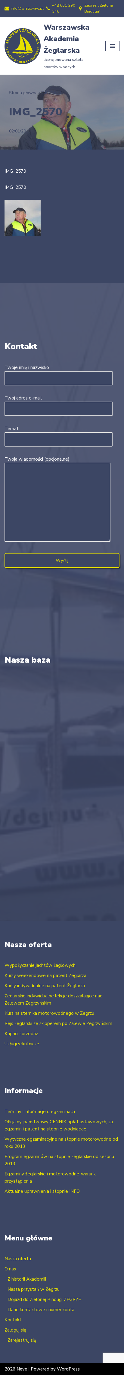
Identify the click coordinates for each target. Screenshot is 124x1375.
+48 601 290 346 (63, 8)
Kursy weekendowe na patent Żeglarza (45, 976)
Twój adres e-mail (23, 398)
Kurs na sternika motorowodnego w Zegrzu (49, 1013)
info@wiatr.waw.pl (27, 8)
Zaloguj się (15, 1330)
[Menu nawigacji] (112, 46)
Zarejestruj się (22, 1340)
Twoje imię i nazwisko (27, 367)
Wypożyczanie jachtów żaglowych (40, 965)
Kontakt (13, 1320)
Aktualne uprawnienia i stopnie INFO (42, 1191)
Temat (12, 429)
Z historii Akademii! (27, 1279)
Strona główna (23, 93)
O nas (10, 1269)
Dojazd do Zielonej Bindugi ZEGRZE (44, 1299)
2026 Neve (16, 1369)
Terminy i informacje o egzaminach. (40, 1112)
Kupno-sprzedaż (21, 1034)
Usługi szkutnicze (22, 1044)
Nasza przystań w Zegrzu (34, 1289)
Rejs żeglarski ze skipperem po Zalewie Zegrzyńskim (58, 1023)
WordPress (68, 1369)
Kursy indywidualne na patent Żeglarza (45, 986)
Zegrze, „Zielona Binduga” (98, 8)
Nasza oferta (18, 1259)
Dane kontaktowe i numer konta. (41, 1310)
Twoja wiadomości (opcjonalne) (37, 459)
